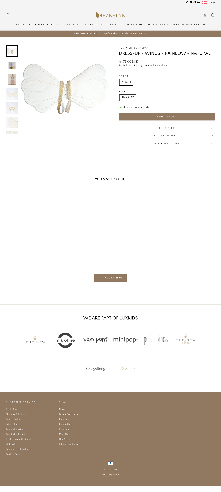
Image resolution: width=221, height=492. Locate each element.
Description (167, 128)
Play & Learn (157, 24)
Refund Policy (13, 419)
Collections (133, 48)
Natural (126, 82)
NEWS (144, 48)
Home (122, 48)
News (20, 24)
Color (124, 76)
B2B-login (11, 444)
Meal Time (135, 24)
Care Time (70, 24)
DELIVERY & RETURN (167, 136)
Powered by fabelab (110, 475)
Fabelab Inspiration (189, 24)
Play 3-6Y (128, 97)
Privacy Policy (13, 424)
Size (122, 92)
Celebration (93, 24)
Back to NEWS (113, 278)
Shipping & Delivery (16, 414)
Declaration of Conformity (19, 439)
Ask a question (167, 143)
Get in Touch (12, 409)
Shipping (138, 65)
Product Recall (13, 454)
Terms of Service (14, 429)
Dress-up (115, 24)
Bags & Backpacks (43, 24)
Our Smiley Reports (16, 434)
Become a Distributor (17, 449)
